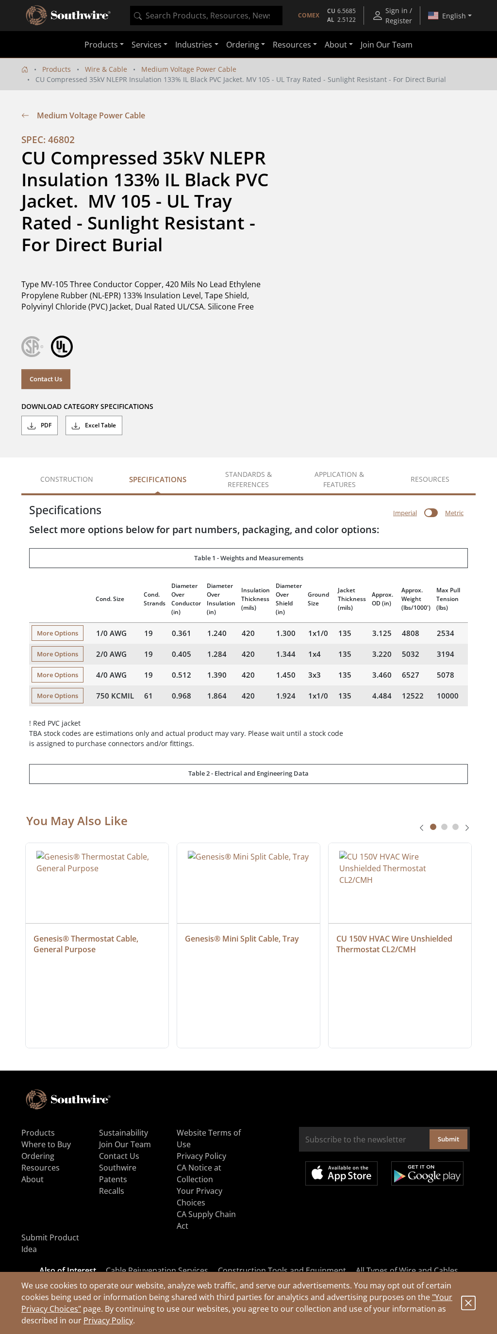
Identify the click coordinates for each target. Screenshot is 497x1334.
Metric (454, 512)
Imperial (405, 512)
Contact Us (46, 378)
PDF (45, 425)
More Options (57, 633)
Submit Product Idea (50, 1243)
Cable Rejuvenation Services (157, 1270)
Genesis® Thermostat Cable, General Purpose (86, 944)
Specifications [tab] (157, 479)
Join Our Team (387, 44)
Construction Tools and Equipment (282, 1270)
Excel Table (99, 425)
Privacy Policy (108, 1320)
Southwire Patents (117, 1173)
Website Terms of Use (209, 1138)
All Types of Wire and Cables (407, 1270)
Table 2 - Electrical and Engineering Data (248, 773)
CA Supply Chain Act (206, 1220)
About (32, 1179)
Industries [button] (193, 44)
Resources (40, 1167)
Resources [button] (292, 44)
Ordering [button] (242, 44)
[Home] (24, 69)
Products (56, 69)
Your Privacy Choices (199, 1197)
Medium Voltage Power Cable (188, 69)
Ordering (37, 1156)
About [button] (336, 44)
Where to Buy (46, 1144)
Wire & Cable (106, 69)
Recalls (111, 1191)
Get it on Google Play (427, 1173)
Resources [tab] (430, 479)
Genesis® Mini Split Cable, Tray (242, 938)
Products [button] (101, 44)
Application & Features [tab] (339, 479)
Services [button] (147, 44)
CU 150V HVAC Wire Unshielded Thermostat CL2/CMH (395, 944)
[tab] (433, 827)
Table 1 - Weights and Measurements (248, 557)
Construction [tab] (66, 479)
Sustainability (123, 1132)
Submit (448, 1139)
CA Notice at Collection (199, 1173)
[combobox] (206, 15)
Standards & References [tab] (248, 479)
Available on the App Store (341, 1173)
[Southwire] (68, 15)
